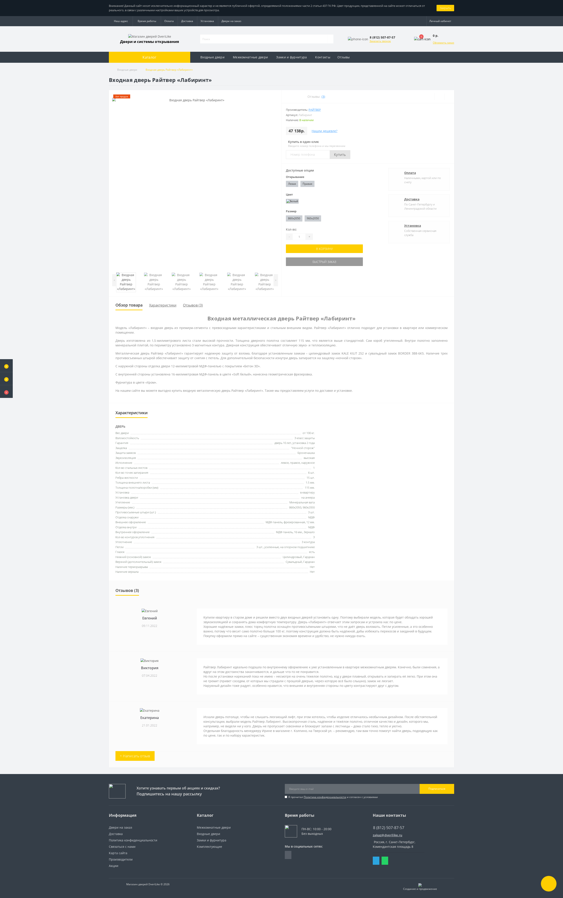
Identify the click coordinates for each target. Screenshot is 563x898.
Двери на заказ (231, 21)
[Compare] (449, 96)
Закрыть (445, 8)
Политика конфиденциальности (325, 797)
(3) (323, 96)
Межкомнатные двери (250, 57)
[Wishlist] (439, 96)
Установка (207, 21)
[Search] (330, 39)
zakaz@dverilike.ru (387, 835)
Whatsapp (385, 861)
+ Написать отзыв (135, 756)
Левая (292, 184)
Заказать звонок (380, 41)
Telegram (376, 861)
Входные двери (212, 57)
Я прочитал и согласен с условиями (333, 797)
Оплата (169, 21)
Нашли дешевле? (324, 131)
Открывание (295, 177)
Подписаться (436, 789)
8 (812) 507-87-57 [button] (388, 827)
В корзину (324, 249)
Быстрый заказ (324, 262)
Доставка (187, 21)
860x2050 (294, 218)
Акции (113, 866)
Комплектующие (209, 846)
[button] (6, 391)
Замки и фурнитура (291, 57)
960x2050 (313, 218)
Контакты (322, 57)
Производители (121, 859)
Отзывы (343, 57)
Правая (307, 184)
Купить (340, 154)
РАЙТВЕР (315, 110)
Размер (291, 211)
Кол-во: (291, 229)
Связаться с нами (122, 846)
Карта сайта (118, 853)
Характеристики (162, 305)
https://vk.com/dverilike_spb (288, 855)
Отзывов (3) (193, 305)
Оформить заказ (443, 42)
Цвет (289, 194)
